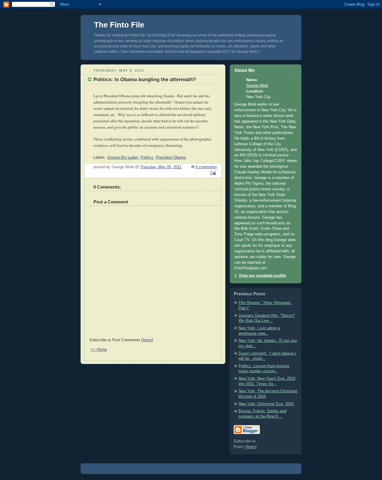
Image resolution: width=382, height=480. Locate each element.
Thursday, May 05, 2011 (160, 167)
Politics (147, 157)
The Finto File (119, 24)
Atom (147, 340)
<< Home (99, 350)
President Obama (171, 157)
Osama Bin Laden (122, 157)
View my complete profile (262, 276)
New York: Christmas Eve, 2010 (266, 404)
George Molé (257, 86)
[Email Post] (212, 174)
